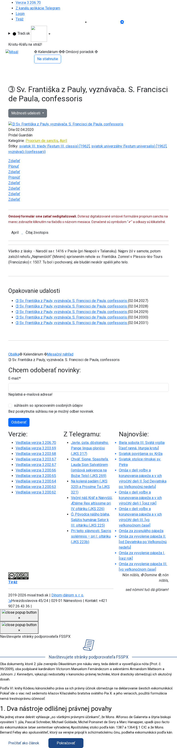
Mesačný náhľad (60, 354)
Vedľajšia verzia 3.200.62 (36, 492)
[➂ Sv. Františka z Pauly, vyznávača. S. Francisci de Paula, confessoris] (65, 124)
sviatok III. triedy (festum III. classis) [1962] (54, 146)
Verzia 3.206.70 (28, 2)
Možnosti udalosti (26, 113)
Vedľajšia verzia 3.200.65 (36, 476)
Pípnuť (13, 166)
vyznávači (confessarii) (27, 152)
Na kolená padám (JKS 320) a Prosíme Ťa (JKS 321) (90, 486)
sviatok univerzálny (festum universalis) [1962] (128, 146)
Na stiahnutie (47, 59)
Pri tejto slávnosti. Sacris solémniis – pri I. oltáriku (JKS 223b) (91, 536)
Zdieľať (14, 161)
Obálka (13, 354)
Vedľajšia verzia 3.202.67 (36, 465)
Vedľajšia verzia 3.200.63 (36, 487)
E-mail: (14, 378)
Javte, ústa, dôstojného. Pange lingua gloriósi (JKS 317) (90, 448)
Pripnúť (14, 177)
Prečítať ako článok (23, 743)
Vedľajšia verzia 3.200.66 (36, 470)
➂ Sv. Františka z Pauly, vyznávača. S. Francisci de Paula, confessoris (72, 301)
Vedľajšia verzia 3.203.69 (36, 448)
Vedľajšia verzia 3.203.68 (36, 454)
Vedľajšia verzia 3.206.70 (36, 442)
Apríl (63, 140)
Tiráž (20, 19)
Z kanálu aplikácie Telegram (38, 8)
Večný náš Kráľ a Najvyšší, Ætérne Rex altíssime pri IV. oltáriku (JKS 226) (91, 503)
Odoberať (19, 422)
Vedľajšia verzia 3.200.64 (36, 481)
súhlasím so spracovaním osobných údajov (48, 405)
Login (20, 13)
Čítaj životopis (37, 232)
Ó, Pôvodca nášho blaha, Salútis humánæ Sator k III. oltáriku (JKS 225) (90, 520)
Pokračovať (66, 743)
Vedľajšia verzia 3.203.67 (36, 459)
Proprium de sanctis (42, 140)
